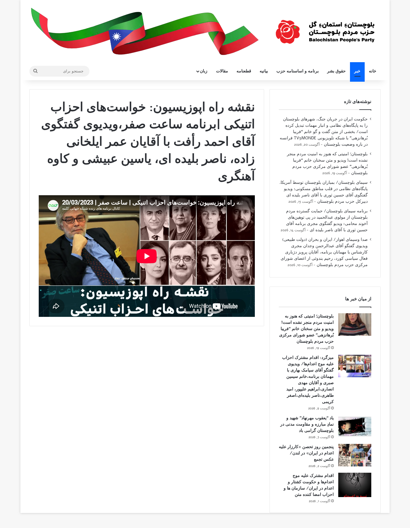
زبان (203, 71)
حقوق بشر (336, 71)
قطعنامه (244, 71)
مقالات (222, 71)
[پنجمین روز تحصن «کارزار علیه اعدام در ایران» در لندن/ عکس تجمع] (354, 455)
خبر (357, 71)
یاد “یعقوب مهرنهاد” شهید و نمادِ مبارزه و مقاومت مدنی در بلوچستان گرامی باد (307, 424)
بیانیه (264, 71)
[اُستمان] (325, 29)
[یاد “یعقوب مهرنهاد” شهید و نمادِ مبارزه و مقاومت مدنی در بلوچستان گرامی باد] (354, 426)
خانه (372, 71)
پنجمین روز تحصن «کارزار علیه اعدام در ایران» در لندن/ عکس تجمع (306, 453)
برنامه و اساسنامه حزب (297, 71)
